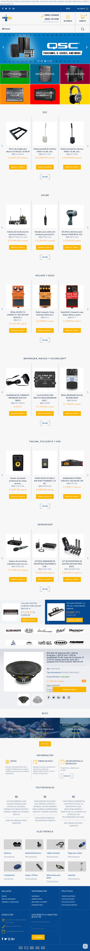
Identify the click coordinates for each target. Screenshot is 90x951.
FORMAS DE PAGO (37, 905)
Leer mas (15, 727)
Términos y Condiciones (10, 902)
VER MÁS (45, 177)
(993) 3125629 (52, 15)
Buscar (4, 896)
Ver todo (45, 744)
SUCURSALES (35, 896)
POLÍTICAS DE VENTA (68, 902)
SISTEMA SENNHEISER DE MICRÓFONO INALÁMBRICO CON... (45, 563)
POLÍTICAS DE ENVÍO (68, 899)
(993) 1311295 (52, 19)
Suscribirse (38, 937)
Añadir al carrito (18, 167)
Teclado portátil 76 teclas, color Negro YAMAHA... (75, 605)
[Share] (49, 697)
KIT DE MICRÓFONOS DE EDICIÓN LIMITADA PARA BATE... (72, 563)
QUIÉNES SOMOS (37, 899)
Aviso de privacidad (8, 899)
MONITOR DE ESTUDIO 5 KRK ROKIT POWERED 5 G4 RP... (45, 480)
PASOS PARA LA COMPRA (39, 902)
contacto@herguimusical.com (14, 931)
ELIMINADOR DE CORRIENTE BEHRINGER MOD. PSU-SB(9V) (17, 397)
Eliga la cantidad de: (53, 685)
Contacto (67, 776)
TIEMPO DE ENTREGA (68, 896)
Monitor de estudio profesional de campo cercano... (18, 480)
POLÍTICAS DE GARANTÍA (69, 905)
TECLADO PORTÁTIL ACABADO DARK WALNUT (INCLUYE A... (31, 605)
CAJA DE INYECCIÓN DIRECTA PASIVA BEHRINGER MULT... (45, 397)
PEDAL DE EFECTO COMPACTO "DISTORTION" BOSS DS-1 (18, 314)
